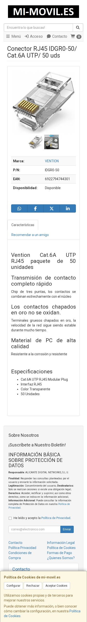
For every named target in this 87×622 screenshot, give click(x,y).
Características (22, 225)
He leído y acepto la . (42, 518)
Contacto (59, 36)
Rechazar (32, 585)
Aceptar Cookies (56, 585)
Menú (15, 36)
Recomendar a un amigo (30, 235)
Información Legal (61, 543)
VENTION (52, 161)
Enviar (67, 529)
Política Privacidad (22, 548)
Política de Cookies (61, 548)
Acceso (36, 36)
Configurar (13, 585)
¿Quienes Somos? (61, 558)
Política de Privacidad (55, 518)
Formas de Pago (59, 553)
